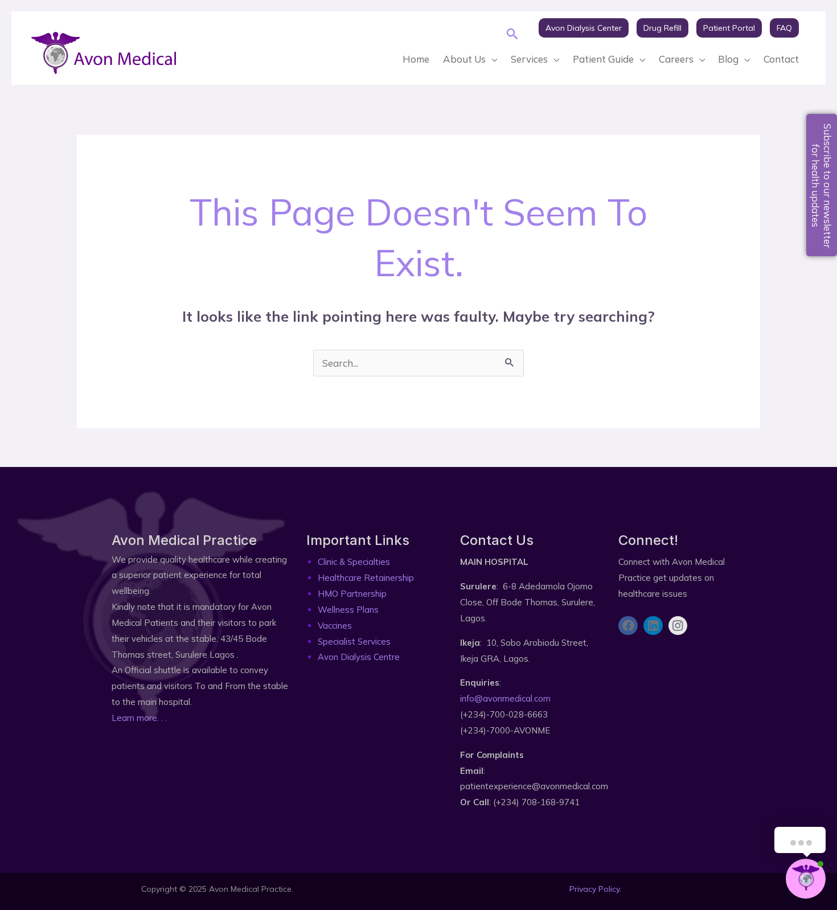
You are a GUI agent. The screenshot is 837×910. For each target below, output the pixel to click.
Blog (728, 59)
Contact (781, 59)
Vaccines (335, 625)
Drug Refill (662, 28)
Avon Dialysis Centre (359, 656)
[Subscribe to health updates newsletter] (623, 662)
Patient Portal (729, 28)
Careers (676, 59)
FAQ (784, 28)
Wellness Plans (348, 609)
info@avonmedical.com (505, 698)
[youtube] (538, 44)
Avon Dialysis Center (583, 28)
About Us (464, 59)
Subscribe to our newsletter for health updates (822, 186)
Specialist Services (354, 641)
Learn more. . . (139, 717)
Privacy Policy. (595, 889)
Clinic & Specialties (354, 561)
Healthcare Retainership (366, 577)
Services (529, 59)
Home (416, 59)
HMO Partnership (352, 593)
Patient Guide (603, 59)
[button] (512, 34)
